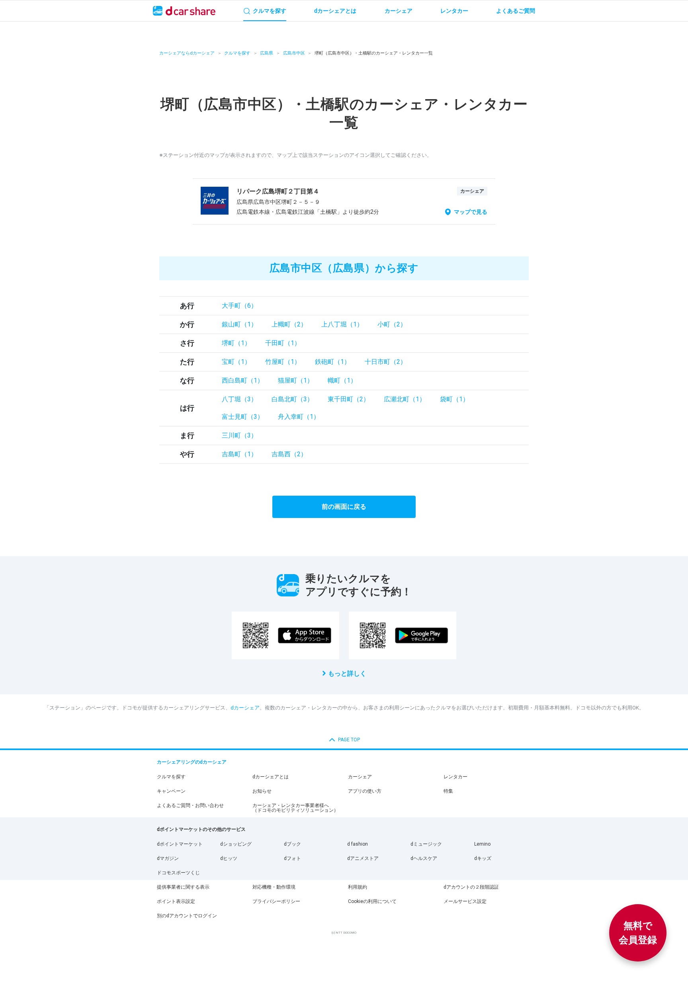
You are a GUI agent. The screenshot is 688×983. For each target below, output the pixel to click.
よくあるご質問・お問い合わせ (190, 805)
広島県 (266, 53)
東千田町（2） (348, 399)
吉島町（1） (239, 454)
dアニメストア (363, 858)
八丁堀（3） (239, 399)
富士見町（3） (243, 416)
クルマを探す (237, 53)
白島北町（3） (292, 399)
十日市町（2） (386, 361)
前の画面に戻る (344, 506)
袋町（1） (454, 399)
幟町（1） (342, 380)
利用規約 (357, 887)
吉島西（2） (289, 454)
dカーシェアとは (270, 777)
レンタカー (455, 777)
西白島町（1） (243, 380)
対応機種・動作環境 (273, 887)
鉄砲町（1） (332, 361)
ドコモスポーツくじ (178, 873)
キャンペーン (171, 791)
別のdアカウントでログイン (187, 916)
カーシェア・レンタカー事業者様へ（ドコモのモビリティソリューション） (295, 808)
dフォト (292, 858)
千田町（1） (283, 343)
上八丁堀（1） (342, 324)
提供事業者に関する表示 (183, 887)
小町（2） (392, 324)
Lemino (482, 844)
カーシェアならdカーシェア (187, 53)
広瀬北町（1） (405, 399)
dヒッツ (228, 858)
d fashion (357, 844)
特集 (448, 791)
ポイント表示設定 (176, 901)
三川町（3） (239, 435)
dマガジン (168, 858)
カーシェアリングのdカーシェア (192, 762)
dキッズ (482, 858)
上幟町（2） (289, 324)
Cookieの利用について (372, 901)
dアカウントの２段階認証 (471, 887)
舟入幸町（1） (299, 416)
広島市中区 (294, 53)
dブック (292, 844)
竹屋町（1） (283, 361)
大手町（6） (239, 305)
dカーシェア (245, 708)
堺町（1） (236, 343)
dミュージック (426, 844)
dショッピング (236, 844)
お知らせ (262, 791)
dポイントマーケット (180, 844)
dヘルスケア (423, 858)
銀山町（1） (239, 324)
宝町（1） (236, 361)
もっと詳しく (347, 673)
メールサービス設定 (465, 901)
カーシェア (360, 777)
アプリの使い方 (364, 791)
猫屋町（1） (295, 380)
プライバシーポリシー (276, 901)
